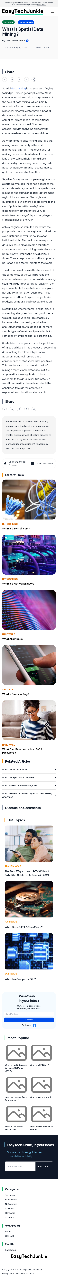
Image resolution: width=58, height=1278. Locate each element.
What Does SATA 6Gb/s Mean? (24, 927)
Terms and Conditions (24, 1273)
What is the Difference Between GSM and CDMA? (16, 1068)
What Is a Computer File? (20, 979)
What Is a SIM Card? (39, 1065)
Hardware (8, 634)
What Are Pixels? (12, 638)
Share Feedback (44, 463)
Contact (9, 1235)
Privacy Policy (8, 1273)
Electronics (11, 1199)
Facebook (10, 1249)
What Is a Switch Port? (16, 528)
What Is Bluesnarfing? (15, 694)
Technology (13, 865)
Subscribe (29, 1020)
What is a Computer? (40, 1097)
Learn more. (41, 4)
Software (11, 973)
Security (7, 689)
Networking (10, 523)
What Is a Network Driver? (18, 583)
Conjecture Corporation (32, 1269)
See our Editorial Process (16, 463)
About (8, 1231)
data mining (18, 88)
